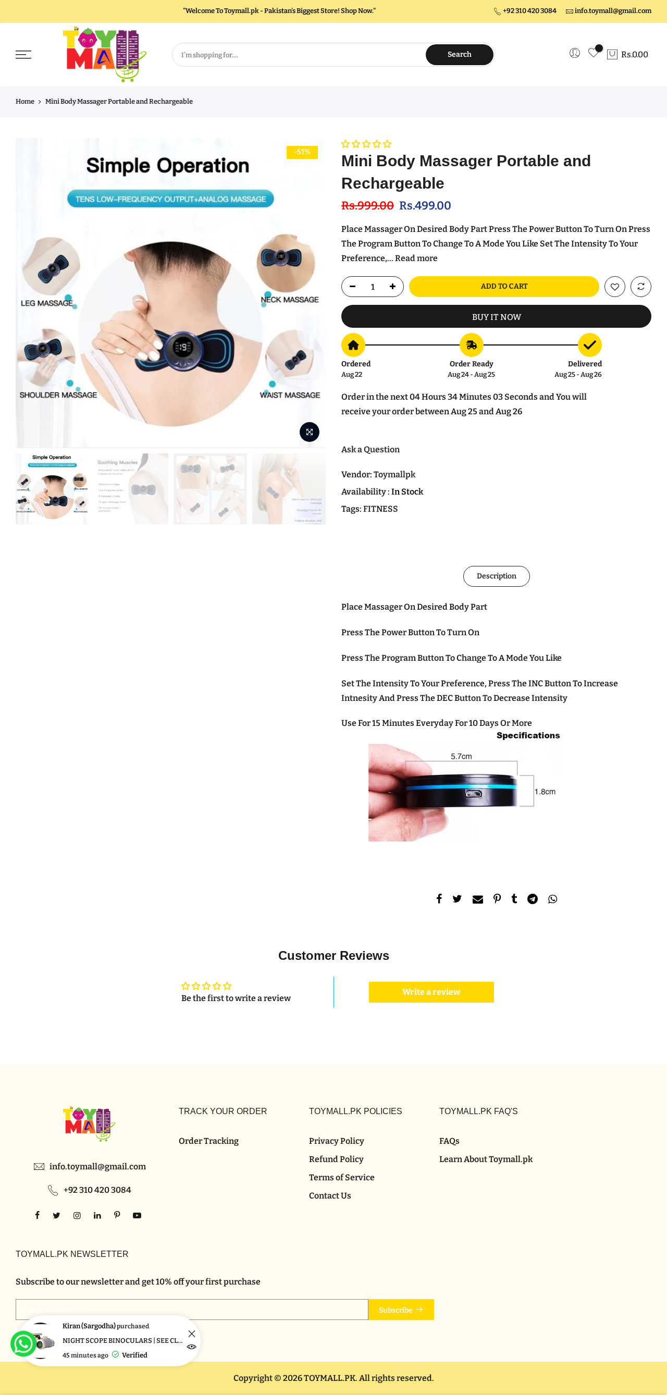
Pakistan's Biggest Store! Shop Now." (320, 11)
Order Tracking (209, 1141)
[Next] (307, 293)
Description (496, 575)
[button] (366, 144)
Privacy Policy (336, 1141)
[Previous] (34, 293)
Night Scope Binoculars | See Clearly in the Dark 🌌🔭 (124, 1340)
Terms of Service (342, 1177)
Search (460, 54)
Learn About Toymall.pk (486, 1159)
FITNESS (380, 509)
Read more (415, 258)
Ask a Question (370, 449)
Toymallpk (394, 474)
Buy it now (496, 317)
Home (25, 101)
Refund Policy (336, 1159)
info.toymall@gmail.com (613, 11)
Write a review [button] (431, 992)
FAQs (449, 1141)
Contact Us (330, 1196)
